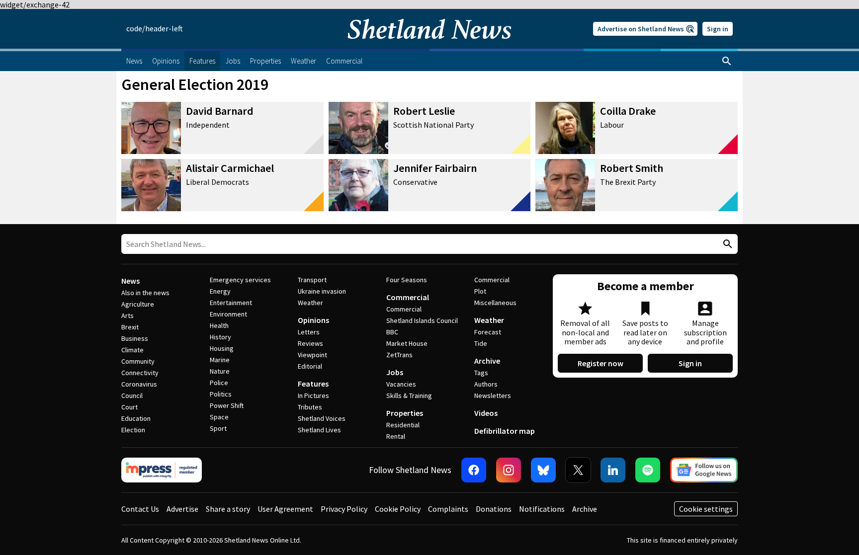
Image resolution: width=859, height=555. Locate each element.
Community (138, 361)
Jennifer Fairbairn (435, 168)
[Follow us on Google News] (704, 470)
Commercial (407, 297)
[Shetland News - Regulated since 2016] (161, 470)
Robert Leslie (424, 111)
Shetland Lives (319, 429)
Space (219, 416)
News (130, 281)
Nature (220, 371)
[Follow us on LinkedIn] (613, 470)
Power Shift (227, 405)
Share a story (228, 509)
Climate (132, 349)
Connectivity (140, 372)
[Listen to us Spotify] (647, 470)
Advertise (182, 509)
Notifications (542, 509)
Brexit (130, 326)
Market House (407, 343)
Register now (600, 363)
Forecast (487, 331)
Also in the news (145, 292)
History (220, 336)
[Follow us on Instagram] (508, 470)
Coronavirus (139, 384)
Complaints (448, 509)
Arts (127, 315)
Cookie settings (706, 509)
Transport (312, 279)
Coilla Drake (628, 111)
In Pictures (313, 395)
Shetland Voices (321, 418)
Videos (486, 413)
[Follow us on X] (578, 470)
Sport (218, 428)
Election (133, 429)
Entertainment (231, 302)
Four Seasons (406, 279)
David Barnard (220, 111)
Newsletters (492, 395)
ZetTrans (399, 354)
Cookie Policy (398, 509)
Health (219, 325)
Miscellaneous (495, 302)
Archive (487, 361)
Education (136, 418)
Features (313, 384)
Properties (404, 413)
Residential (403, 424)
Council (132, 395)
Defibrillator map (504, 431)
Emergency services (240, 279)
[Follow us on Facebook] (473, 470)
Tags (481, 372)
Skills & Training (409, 395)
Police (219, 382)
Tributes (310, 406)
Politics (221, 394)
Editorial (310, 366)
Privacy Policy (344, 509)
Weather (310, 302)
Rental (395, 436)
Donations (494, 509)
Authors (486, 384)
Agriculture (137, 304)
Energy (220, 291)
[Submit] (726, 244)
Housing (222, 348)
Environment (228, 314)
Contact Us (140, 509)
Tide (480, 343)
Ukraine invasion (322, 291)
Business (134, 338)
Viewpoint (312, 354)
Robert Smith (631, 168)
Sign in (717, 28)
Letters (309, 331)
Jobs (394, 372)
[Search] (727, 61)
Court (129, 406)
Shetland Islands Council (422, 320)
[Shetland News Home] (429, 46)
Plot (480, 291)
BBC (392, 331)
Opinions (313, 320)
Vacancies (401, 384)
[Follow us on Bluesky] (543, 470)
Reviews (310, 343)
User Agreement (285, 509)
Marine (220, 359)
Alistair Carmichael (230, 168)
